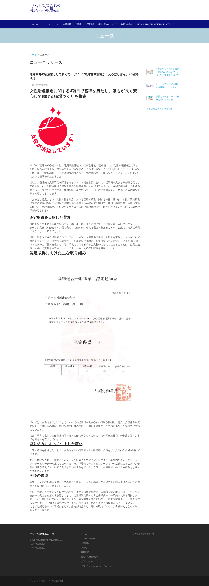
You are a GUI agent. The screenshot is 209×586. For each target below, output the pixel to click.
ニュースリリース (50, 24)
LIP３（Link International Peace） (154, 24)
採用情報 (90, 24)
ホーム (35, 24)
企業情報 (67, 24)
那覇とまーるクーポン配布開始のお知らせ (167, 98)
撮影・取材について (107, 24)
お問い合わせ (127, 24)
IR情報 (78, 24)
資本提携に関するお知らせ (159, 108)
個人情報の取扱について (143, 533)
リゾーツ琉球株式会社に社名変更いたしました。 (167, 86)
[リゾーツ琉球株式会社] (45, 8)
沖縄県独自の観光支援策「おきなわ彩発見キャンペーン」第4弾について (167, 71)
